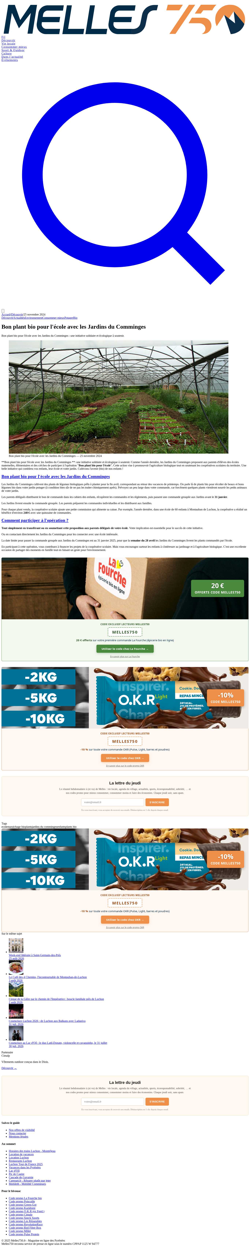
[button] (125, 588)
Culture (6, 53)
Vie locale (8, 43)
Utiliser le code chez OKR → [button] (125, 758)
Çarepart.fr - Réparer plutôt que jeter (30, 1180)
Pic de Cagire (16, 1174)
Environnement (33, 317)
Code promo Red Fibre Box (25, 1227)
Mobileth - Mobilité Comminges (27, 1183)
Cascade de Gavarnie (21, 1177)
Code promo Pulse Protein (24, 1234)
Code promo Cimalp (20, 1214)
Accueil (5, 314)
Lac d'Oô (14, 1170)
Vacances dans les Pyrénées (25, 1167)
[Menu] (2, 311)
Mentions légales (18, 1136)
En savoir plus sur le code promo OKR (125, 765)
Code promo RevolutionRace (26, 1224)
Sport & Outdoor (13, 50)
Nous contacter (17, 1133)
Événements (9, 60)
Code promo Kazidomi (22, 1208)
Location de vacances (21, 1154)
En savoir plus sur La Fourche (125, 656)
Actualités (19, 317)
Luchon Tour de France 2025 (26, 1164)
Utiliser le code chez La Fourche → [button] (125, 649)
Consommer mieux (14, 46)
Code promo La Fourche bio (25, 1198)
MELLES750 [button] (125, 632)
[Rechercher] (125, 307)
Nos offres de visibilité (22, 1130)
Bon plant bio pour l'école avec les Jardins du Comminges (55, 476)
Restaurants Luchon (20, 1160)
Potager (68, 317)
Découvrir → (9, 1068)
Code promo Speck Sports (24, 1217)
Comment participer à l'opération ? (34, 520)
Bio (75, 317)
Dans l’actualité (12, 56)
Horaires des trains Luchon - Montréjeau (32, 1151)
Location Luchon (19, 1157)
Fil (3, 37)
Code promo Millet (20, 1231)
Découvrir (8, 40)
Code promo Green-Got (22, 1204)
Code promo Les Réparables (25, 1221)
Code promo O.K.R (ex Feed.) (26, 1211)
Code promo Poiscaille (22, 1201)
